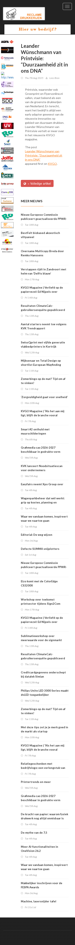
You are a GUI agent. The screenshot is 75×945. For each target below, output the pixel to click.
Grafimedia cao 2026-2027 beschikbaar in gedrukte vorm (40, 449)
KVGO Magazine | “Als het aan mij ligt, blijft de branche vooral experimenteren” (42, 415)
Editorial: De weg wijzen (36, 534)
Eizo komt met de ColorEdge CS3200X (39, 583)
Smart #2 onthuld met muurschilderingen (35, 431)
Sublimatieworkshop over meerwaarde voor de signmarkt (41, 638)
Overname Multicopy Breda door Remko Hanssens (42, 253)
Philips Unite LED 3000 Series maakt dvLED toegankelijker (45, 692)
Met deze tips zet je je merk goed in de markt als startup (44, 729)
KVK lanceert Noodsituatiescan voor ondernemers (41, 468)
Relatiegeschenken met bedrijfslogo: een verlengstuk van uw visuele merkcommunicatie (43, 768)
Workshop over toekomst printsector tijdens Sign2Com (40, 601)
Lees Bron (54, 77)
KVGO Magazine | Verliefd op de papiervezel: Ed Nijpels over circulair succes (42, 291)
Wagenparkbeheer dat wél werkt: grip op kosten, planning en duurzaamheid (43, 502)
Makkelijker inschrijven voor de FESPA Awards (41, 885)
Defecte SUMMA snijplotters (40, 548)
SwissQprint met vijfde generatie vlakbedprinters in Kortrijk (43, 344)
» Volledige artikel (38, 183)
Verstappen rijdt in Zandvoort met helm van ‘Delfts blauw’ (43, 271)
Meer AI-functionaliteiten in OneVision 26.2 (39, 848)
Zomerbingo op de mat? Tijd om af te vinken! (43, 381)
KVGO (52, 163)
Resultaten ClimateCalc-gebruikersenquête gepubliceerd (43, 308)
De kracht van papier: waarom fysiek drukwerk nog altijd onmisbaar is (44, 816)
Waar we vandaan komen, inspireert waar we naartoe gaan (44, 518)
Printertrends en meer (36, 782)
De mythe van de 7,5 (34, 832)
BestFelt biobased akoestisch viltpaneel (40, 235)
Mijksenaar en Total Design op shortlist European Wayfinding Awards (41, 365)
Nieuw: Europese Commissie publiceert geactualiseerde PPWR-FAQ (44, 219)
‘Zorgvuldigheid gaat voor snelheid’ (44, 397)
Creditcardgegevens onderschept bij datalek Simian (43, 674)
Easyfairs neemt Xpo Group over (42, 484)
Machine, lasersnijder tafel (38, 901)
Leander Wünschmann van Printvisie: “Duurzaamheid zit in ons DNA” (43, 155)
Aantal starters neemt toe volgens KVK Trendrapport (43, 326)
